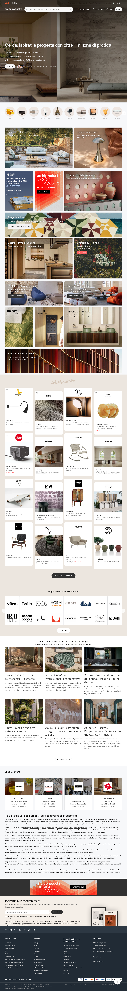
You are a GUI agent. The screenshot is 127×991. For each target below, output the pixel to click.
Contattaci (8, 954)
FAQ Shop (66, 973)
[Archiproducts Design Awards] (49, 191)
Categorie (37, 943)
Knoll (114, 830)
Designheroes (38, 973)
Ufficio (59, 827)
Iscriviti (58, 912)
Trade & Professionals (95, 3)
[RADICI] (19, 327)
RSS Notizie (104, 985)
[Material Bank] (19, 191)
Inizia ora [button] (10, 66)
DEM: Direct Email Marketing (101, 948)
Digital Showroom (98, 961)
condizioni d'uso (26, 921)
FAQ (6, 951)
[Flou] (85, 603)
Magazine (37, 951)
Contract (84, 827)
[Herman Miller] (56, 618)
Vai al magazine (63, 759)
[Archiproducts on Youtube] (29, 930)
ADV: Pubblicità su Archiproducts (102, 951)
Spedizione (67, 959)
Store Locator (68, 954)
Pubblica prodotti (72, 3)
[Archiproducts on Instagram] (10, 930)
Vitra (110, 830)
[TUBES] (49, 327)
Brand (36, 945)
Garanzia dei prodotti (70, 962)
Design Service (107, 3)
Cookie (82, 985)
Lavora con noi (9, 956)
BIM (21, 3)
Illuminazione (34, 827)
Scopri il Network (10, 945)
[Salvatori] (100, 603)
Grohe (81, 858)
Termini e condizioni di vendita (73, 968)
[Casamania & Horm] (56, 603)
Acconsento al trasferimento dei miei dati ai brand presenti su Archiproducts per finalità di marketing (30, 917)
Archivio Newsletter (40, 959)
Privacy (67, 985)
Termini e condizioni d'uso (92, 985)
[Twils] (27, 603)
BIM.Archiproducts (39, 968)
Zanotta (14, 832)
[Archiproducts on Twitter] (20, 930)
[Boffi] (114, 618)
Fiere (35, 954)
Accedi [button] (118, 9)
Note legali (67, 970)
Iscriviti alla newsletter (11, 968)
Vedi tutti (63, 630)
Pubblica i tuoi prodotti (99, 943)
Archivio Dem (38, 962)
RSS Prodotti (111, 985)
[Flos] (41, 603)
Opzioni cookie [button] (74, 985)
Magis (7, 838)
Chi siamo (8, 943)
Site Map (119, 985)
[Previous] (3, 113)
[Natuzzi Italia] (85, 618)
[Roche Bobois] (27, 618)
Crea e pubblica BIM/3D (100, 945)
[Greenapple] (41, 618)
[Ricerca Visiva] (71, 9)
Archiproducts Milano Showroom (15, 959)
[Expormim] (71, 618)
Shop (65, 951)
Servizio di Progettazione (71, 945)
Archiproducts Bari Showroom (14, 962)
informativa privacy (38, 921)
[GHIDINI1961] (100, 618)
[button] (63, 3)
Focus (36, 956)
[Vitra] (12, 603)
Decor (71, 827)
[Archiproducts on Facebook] (6, 930)
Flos (117, 830)
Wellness (77, 827)
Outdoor (51, 827)
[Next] (124, 113)
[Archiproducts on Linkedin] (34, 930)
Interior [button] (7, 3)
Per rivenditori (83, 3)
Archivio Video (38, 965)
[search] (27, 9)
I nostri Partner (9, 948)
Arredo (25, 827)
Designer (37, 948)
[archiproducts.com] (13, 9)
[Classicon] (114, 603)
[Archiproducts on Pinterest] (15, 930)
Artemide (8, 832)
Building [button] (14, 3)
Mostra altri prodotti (63, 576)
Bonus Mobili (67, 956)
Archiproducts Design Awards (14, 965)
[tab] (65, 3)
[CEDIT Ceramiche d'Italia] (71, 603)
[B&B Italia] (12, 618)
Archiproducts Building (41, 970)
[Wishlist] (107, 9)
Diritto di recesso (69, 965)
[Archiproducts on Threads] (24, 930)
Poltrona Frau (60, 836)
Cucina (66, 827)
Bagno (44, 827)
